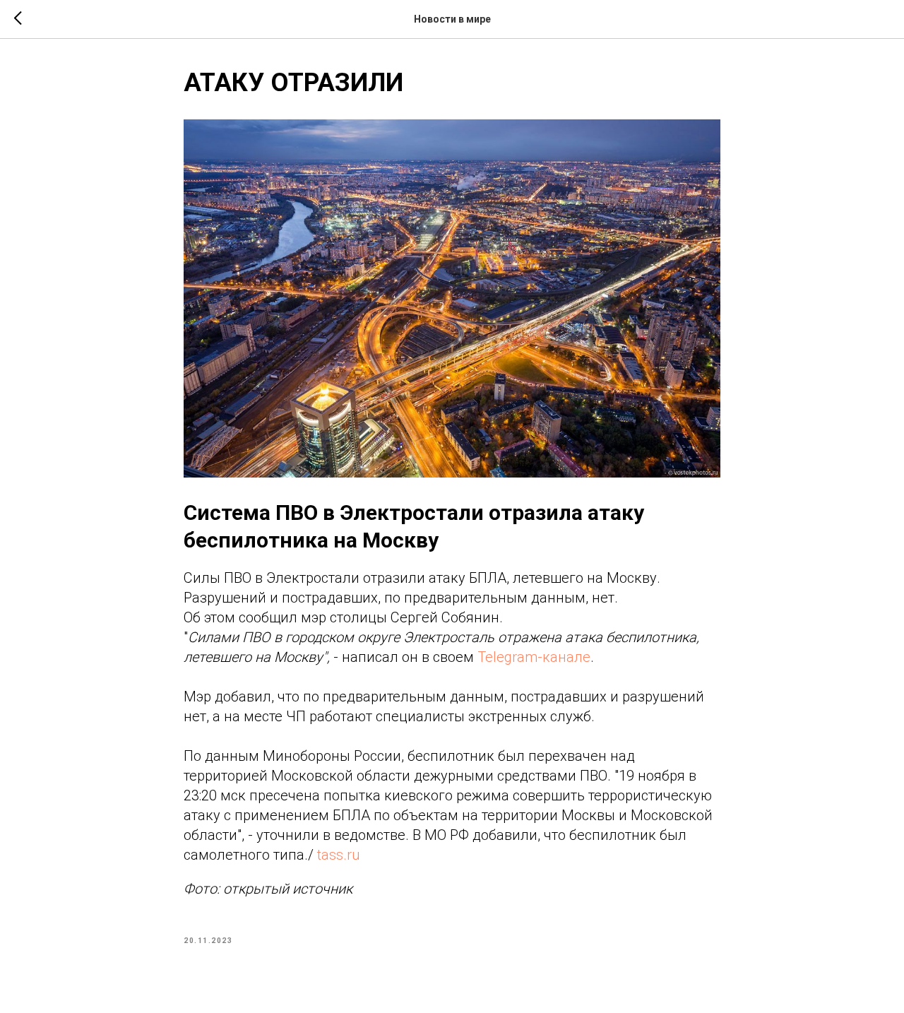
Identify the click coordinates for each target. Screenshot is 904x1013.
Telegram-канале (533, 656)
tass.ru (338, 854)
